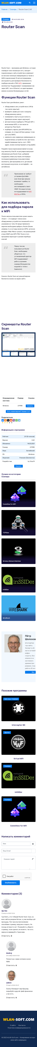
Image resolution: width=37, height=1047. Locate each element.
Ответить (5, 936)
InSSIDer (6, 590)
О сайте (13, 1025)
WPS (20, 83)
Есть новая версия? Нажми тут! (18, 411)
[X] (8, 420)
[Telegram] (19, 420)
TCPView (6, 533)
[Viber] (14, 420)
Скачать (30, 406)
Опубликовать (10, 883)
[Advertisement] (18, 48)
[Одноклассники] (5, 420)
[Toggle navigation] (34, 3)
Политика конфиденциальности (19, 1028)
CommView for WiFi (9, 504)
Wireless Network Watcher (12, 561)
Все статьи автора (31, 672)
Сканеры (6, 19)
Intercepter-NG (18, 725)
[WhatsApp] (16, 420)
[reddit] (11, 420)
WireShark (6, 618)
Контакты (21, 1025)
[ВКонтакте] (2, 420)
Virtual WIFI (18, 759)
